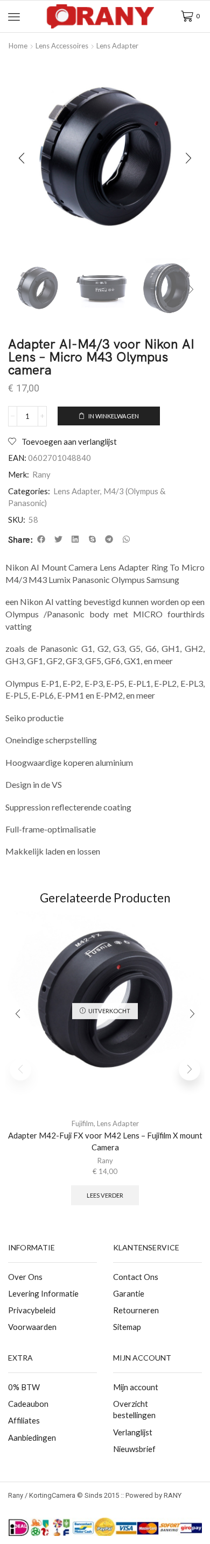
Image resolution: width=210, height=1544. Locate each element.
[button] (14, 16)
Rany (41, 474)
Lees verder (105, 1195)
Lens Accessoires (62, 45)
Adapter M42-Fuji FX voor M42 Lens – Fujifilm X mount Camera (105, 1141)
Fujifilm (83, 1123)
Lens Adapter (117, 45)
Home (18, 45)
